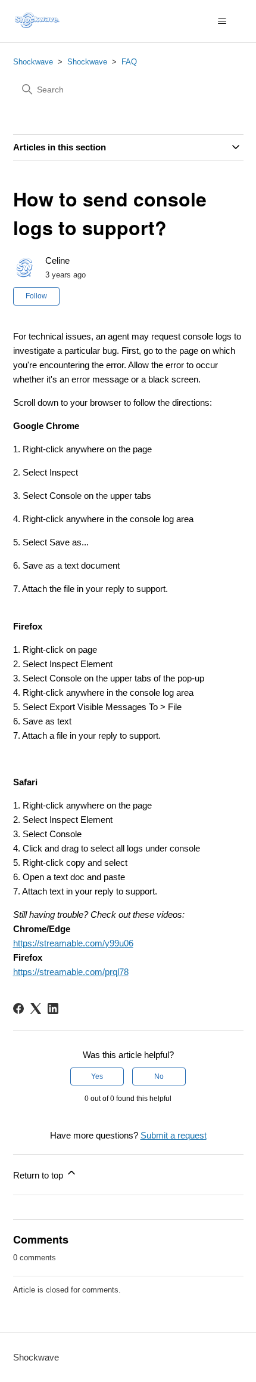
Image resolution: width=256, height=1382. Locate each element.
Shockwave (33, 61)
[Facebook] (18, 1008)
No (159, 1076)
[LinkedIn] (53, 1008)
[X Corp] (35, 1008)
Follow (36, 296)
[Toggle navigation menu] (222, 21)
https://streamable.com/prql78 (71, 972)
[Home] (38, 21)
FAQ (129, 61)
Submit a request (174, 1135)
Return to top (39, 1175)
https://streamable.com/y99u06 (73, 943)
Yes (97, 1076)
